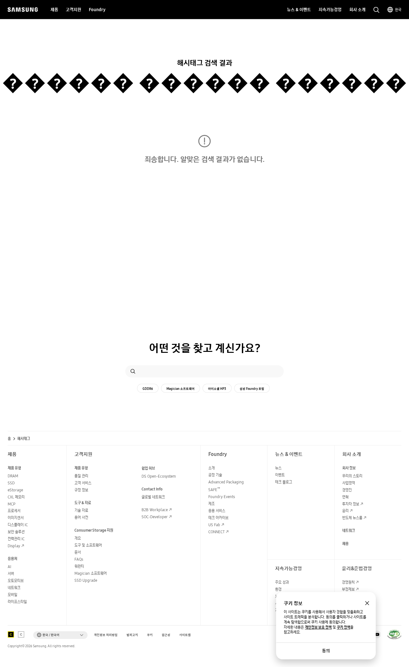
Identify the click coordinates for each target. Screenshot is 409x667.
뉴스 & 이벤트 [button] (299, 9)
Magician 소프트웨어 (180, 388)
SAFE (214, 489)
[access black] (11, 634)
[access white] (21, 634)
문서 (77, 552)
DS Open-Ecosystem (159, 476)
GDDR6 (148, 388)
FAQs (78, 559)
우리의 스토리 (352, 476)
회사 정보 (349, 468)
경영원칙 (348, 582)
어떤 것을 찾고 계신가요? (204, 348)
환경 (278, 589)
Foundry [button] (97, 9)
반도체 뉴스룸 (352, 517)
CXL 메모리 (16, 497)
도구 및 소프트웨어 (88, 545)
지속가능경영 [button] (330, 9)
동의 (326, 651)
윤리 (345, 510)
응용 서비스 (216, 510)
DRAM (13, 476)
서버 (11, 573)
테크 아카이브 (218, 517)
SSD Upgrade (85, 580)
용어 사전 (81, 517)
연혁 (345, 497)
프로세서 (14, 510)
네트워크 (14, 587)
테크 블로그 (283, 482)
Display (14, 546)
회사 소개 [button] (357, 9)
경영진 (347, 490)
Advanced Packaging (226, 482)
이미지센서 (16, 517)
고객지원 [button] (73, 9)
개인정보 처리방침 (106, 635)
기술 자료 (81, 510)
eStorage (15, 490)
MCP (11, 504)
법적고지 (132, 635)
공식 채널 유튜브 (377, 634)
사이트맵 (185, 635)
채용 (345, 543)
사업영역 (348, 483)
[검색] (132, 371)
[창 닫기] (367, 603)
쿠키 (150, 635)
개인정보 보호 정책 (318, 627)
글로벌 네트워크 (153, 497)
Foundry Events (221, 496)
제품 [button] (54, 9)
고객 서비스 (82, 483)
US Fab (214, 524)
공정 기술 (215, 475)
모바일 (12, 594)
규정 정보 (81, 490)
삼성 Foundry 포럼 (252, 388)
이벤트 (280, 475)
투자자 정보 (350, 504)
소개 (211, 468)
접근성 (166, 635)
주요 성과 (282, 582)
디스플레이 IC (18, 524)
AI (9, 566)
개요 (77, 538)
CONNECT (216, 531)
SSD (11, 483)
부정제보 (348, 589)
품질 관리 (81, 476)
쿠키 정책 (343, 627)
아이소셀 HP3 (217, 388)
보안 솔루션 (16, 531)
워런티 (79, 566)
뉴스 (278, 468)
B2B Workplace (155, 509)
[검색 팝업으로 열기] (376, 10)
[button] (60, 635)
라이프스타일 (17, 601)
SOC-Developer (155, 516)
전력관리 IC (16, 539)
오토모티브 (16, 580)
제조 (211, 503)
